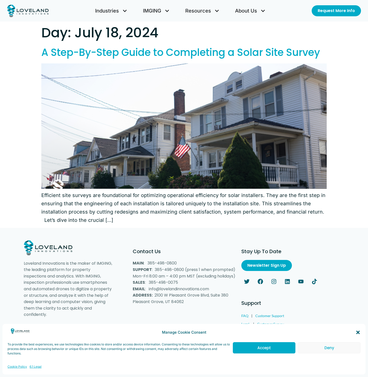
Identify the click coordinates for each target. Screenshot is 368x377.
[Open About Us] (263, 11)
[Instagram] (273, 281)
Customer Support (269, 316)
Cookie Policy (17, 366)
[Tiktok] (314, 281)
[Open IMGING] (167, 11)
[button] (357, 332)
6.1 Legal (36, 366)
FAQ (244, 316)
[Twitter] (246, 281)
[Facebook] (260, 281)
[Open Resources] (217, 11)
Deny (329, 347)
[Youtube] (300, 281)
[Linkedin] (287, 281)
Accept (264, 347)
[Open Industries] (125, 11)
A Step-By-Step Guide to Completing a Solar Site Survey (180, 52)
